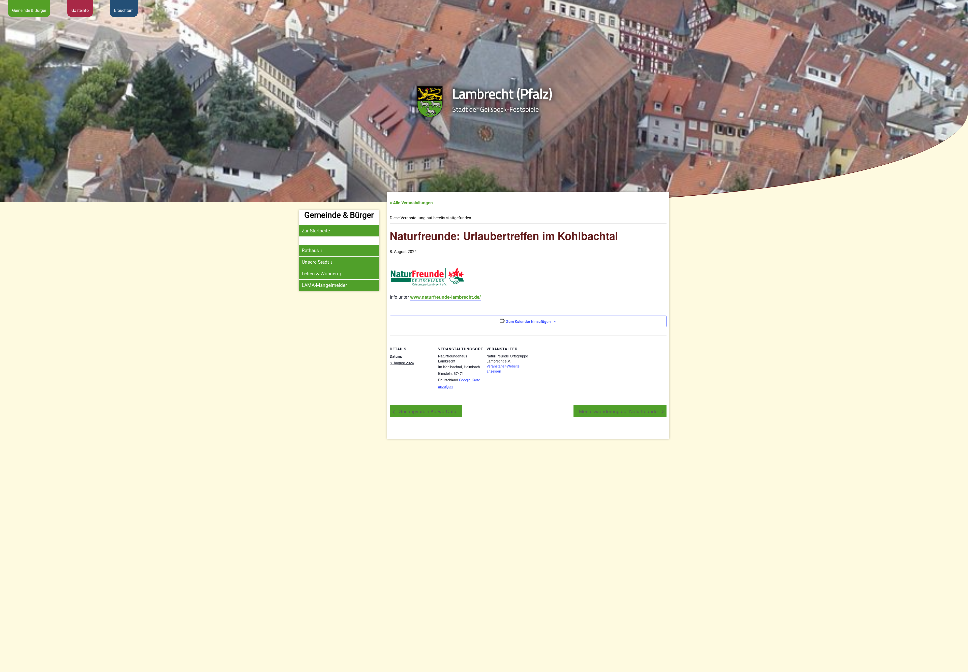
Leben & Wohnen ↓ (322, 274)
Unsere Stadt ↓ (317, 262)
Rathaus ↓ (312, 250)
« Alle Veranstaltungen (411, 202)
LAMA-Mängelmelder (324, 285)
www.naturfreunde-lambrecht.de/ (445, 296)
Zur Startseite (316, 231)
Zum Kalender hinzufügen (528, 321)
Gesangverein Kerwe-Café (426, 411)
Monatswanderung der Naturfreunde (619, 411)
